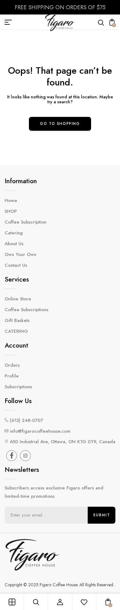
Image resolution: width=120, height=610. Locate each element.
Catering (14, 232)
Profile (12, 376)
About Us (14, 243)
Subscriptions (18, 386)
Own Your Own (20, 254)
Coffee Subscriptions (26, 309)
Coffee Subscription (25, 222)
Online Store (18, 298)
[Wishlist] (84, 602)
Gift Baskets (17, 320)
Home (11, 200)
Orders (12, 365)
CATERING (16, 331)
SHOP (11, 211)
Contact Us (16, 265)
